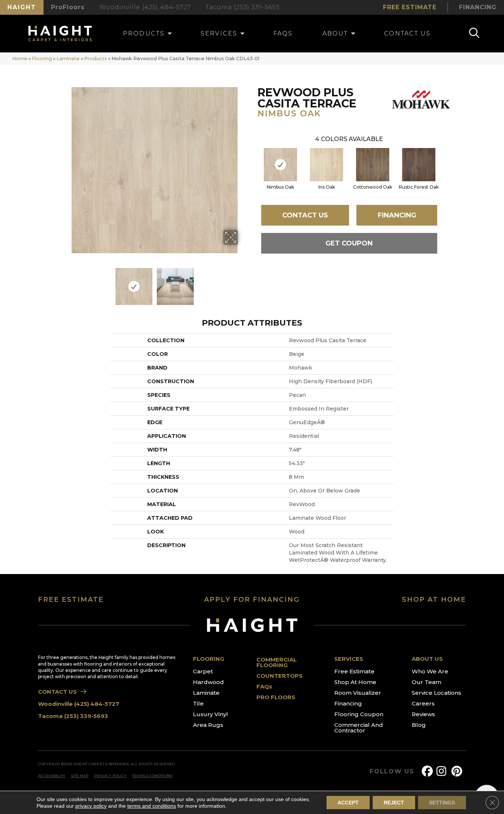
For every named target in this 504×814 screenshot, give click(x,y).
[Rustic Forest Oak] (418, 164)
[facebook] (429, 771)
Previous (66, 282)
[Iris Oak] (326, 164)
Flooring (42, 58)
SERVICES (348, 658)
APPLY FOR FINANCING (252, 599)
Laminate (68, 58)
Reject (394, 803)
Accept (348, 803)
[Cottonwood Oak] (372, 164)
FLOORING (208, 658)
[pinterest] (458, 771)
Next (242, 282)
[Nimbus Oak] (280, 164)
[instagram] (443, 771)
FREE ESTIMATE (71, 599)
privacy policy (91, 806)
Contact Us (305, 215)
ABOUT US (427, 658)
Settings (442, 803)
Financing (397, 215)
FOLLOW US (392, 771)
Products (95, 58)
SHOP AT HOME (434, 599)
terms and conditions (151, 806)
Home (19, 58)
